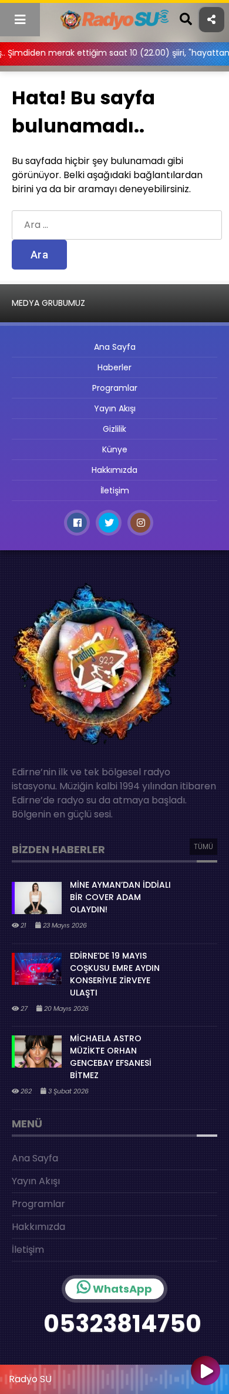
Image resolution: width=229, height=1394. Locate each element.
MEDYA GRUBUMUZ (48, 303)
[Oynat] (205, 1372)
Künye (114, 449)
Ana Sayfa (115, 347)
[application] (114, 1376)
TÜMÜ (203, 846)
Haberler (114, 367)
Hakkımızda (114, 470)
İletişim (114, 490)
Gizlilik (114, 429)
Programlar (114, 388)
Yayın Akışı (115, 408)
